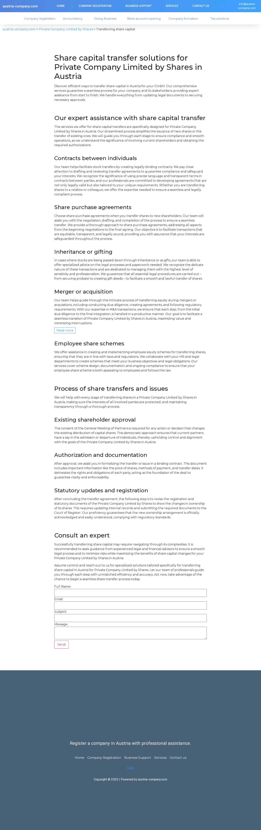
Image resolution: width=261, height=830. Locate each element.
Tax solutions (220, 18)
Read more (64, 330)
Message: (61, 624)
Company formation (183, 18)
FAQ (130, 768)
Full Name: (62, 586)
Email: (58, 599)
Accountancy (72, 18)
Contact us (200, 6)
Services (172, 6)
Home (61, 6)
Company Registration (95, 6)
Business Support (139, 6)
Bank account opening (144, 18)
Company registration (39, 18)
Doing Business (105, 18)
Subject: (60, 611)
